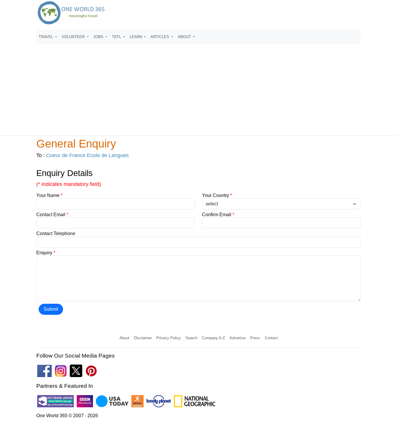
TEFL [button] (117, 37)
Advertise (238, 338)
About (124, 338)
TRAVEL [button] (46, 37)
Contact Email (52, 214)
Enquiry (45, 252)
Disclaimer (143, 338)
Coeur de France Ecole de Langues (87, 155)
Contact (271, 338)
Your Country (217, 195)
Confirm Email (218, 214)
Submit (51, 309)
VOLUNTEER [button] (74, 37)
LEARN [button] (136, 37)
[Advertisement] (198, 87)
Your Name (49, 195)
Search (191, 338)
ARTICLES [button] (160, 37)
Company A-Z (213, 338)
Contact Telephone (55, 233)
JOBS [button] (99, 37)
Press (255, 338)
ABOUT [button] (185, 37)
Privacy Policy (168, 338)
